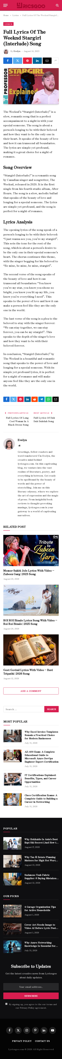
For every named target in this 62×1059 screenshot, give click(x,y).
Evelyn (17, 51)
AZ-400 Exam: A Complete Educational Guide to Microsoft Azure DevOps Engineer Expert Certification (42, 756)
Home (6, 15)
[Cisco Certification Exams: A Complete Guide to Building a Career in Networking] (12, 799)
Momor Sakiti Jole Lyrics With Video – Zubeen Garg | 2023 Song (28, 572)
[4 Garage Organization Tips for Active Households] (12, 911)
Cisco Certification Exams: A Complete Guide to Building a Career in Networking (41, 798)
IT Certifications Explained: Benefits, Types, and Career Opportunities (40, 778)
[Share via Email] (47, 61)
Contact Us (42, 1040)
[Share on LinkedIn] (37, 61)
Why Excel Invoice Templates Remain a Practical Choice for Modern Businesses (41, 735)
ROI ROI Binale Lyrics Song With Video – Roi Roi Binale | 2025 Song (30, 622)
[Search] (57, 5)
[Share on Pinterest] (27, 61)
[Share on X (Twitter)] (17, 61)
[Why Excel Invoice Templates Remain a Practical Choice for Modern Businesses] (12, 736)
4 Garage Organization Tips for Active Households (40, 908)
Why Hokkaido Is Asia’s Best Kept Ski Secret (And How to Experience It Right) (41, 842)
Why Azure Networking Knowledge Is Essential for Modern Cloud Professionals (40, 946)
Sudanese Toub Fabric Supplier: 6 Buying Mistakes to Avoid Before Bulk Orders (41, 878)
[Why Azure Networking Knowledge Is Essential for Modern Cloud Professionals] (12, 946)
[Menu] (5, 5)
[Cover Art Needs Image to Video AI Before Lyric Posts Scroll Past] (12, 929)
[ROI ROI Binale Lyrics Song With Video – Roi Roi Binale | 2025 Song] (31, 600)
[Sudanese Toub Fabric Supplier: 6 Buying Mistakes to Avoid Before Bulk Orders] (12, 879)
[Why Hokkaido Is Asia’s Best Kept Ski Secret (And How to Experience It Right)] (12, 843)
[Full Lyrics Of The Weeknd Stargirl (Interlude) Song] (31, 86)
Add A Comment (31, 690)
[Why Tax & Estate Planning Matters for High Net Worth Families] (12, 861)
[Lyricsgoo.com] (31, 5)
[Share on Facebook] (7, 61)
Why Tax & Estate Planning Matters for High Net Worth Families (40, 860)
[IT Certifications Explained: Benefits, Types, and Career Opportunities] (12, 779)
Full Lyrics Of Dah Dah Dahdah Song (44, 419)
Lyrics (15, 15)
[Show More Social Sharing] (55, 61)
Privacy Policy (27, 1007)
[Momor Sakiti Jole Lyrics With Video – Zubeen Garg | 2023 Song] (31, 550)
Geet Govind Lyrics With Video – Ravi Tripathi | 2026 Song (28, 671)
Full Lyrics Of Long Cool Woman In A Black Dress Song (17, 421)
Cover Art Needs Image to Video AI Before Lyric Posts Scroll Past (40, 928)
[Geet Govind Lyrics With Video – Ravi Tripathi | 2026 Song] (31, 649)
